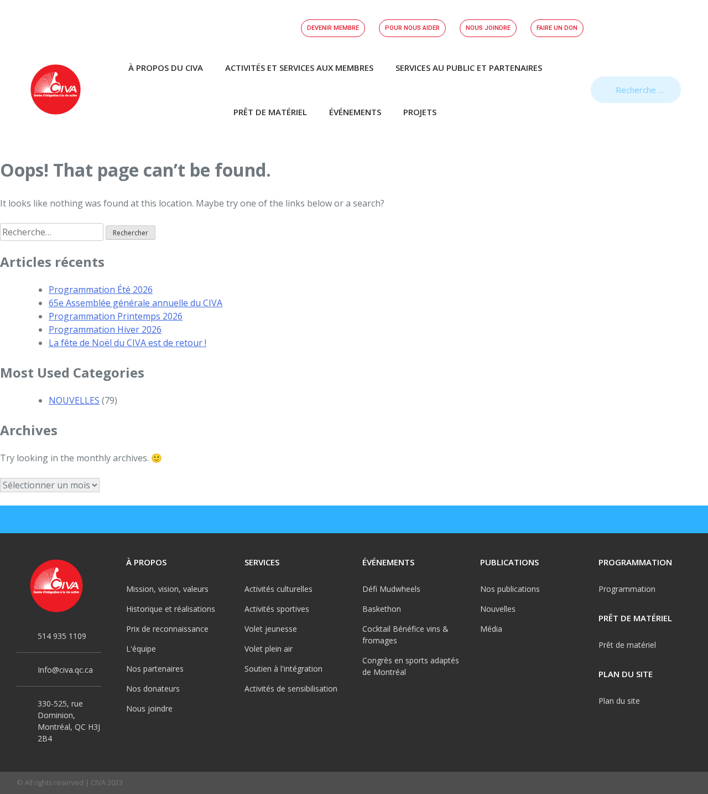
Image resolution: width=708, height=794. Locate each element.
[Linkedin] (685, 519)
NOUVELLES (74, 400)
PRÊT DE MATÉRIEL (270, 111)
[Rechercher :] (53, 232)
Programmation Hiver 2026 (105, 329)
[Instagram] (637, 519)
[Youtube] (661, 519)
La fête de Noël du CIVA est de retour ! (127, 343)
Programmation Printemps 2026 (116, 316)
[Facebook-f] (612, 519)
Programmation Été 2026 (101, 289)
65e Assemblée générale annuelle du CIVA (135, 303)
